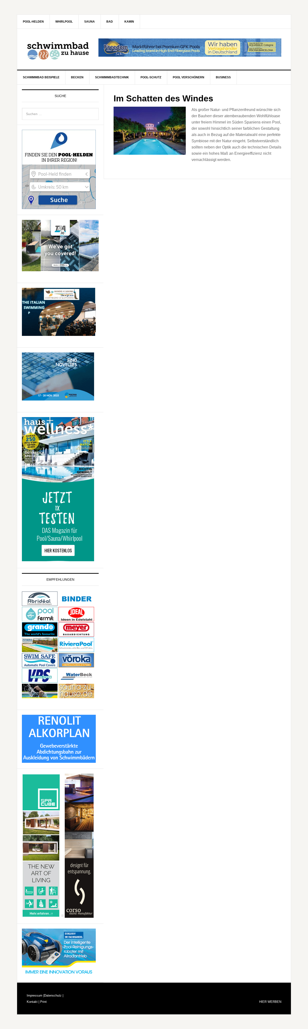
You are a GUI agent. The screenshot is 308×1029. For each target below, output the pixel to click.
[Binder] (76, 604)
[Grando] (40, 634)
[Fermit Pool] (40, 619)
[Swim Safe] (40, 665)
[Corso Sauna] (79, 915)
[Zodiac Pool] (40, 696)
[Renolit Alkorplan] (59, 760)
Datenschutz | (53, 995)
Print (43, 1002)
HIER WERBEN (270, 1002)
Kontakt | (33, 1002)
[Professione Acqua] (59, 334)
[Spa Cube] (41, 915)
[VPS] (40, 680)
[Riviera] (76, 650)
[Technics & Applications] (60, 269)
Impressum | (35, 995)
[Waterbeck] (76, 680)
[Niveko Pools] (40, 650)
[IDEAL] (76, 619)
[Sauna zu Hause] (76, 696)
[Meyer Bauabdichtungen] (76, 634)
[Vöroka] (76, 665)
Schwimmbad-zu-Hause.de (58, 49)
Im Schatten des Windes (163, 98)
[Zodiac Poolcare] (59, 974)
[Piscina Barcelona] (58, 398)
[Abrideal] (40, 604)
